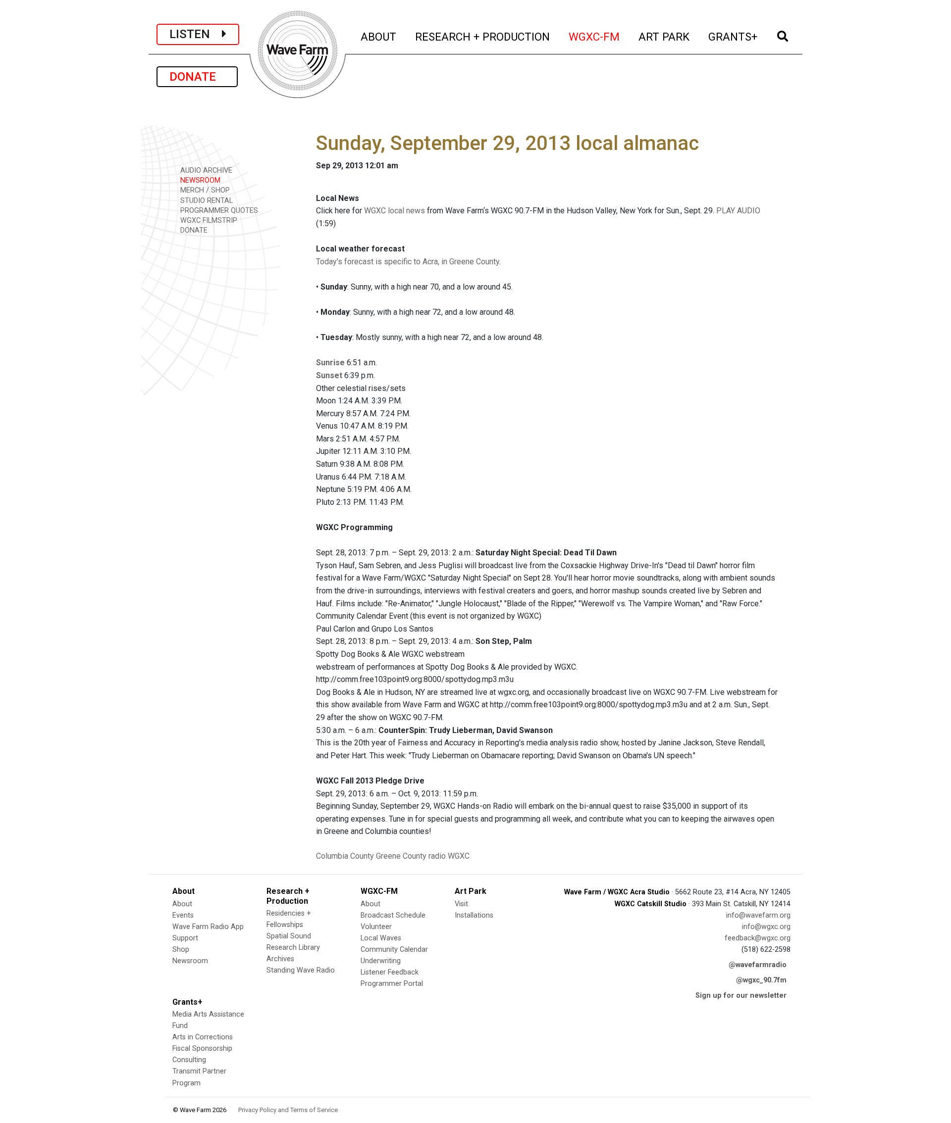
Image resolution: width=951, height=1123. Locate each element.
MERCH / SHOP (204, 190)
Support (185, 938)
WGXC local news (394, 210)
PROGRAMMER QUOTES (218, 210)
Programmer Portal (392, 983)
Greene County (401, 856)
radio (437, 856)
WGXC (459, 856)
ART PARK (664, 36)
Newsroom (190, 961)
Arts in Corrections (202, 1037)
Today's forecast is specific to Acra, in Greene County (407, 261)
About (182, 904)
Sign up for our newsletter (741, 995)
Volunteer (376, 927)
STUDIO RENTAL (205, 200)
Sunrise (330, 362)
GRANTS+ (733, 36)
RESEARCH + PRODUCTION (483, 36)
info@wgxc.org (766, 927)
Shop (180, 949)
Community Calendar (394, 949)
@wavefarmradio (758, 965)
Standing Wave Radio (300, 970)
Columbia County (345, 856)
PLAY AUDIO (738, 210)
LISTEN (195, 34)
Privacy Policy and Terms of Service (288, 1110)
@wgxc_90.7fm (761, 980)
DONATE (197, 77)
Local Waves (381, 938)
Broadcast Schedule (393, 915)
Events (183, 915)
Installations (474, 915)
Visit (461, 904)
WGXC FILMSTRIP (207, 220)
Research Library (293, 947)
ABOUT (379, 36)
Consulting (189, 1060)
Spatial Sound (288, 936)
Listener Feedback (390, 972)
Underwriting (381, 961)
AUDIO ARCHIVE (205, 170)
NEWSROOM (199, 180)
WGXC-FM (595, 36)
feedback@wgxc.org (758, 938)
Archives (280, 959)
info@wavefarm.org (758, 915)
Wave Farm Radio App (208, 927)
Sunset (329, 375)
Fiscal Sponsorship (202, 1048)
